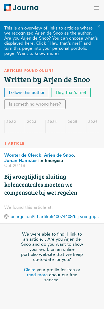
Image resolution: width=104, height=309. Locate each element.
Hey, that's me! (71, 92)
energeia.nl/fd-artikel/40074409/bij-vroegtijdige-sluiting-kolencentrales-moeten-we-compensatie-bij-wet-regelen (55, 216)
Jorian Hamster (20, 160)
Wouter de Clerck (22, 155)
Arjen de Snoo (59, 155)
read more (37, 274)
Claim (29, 269)
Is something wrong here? (35, 104)
